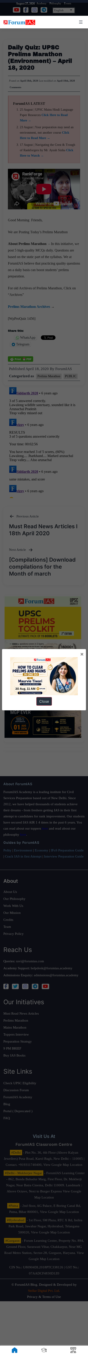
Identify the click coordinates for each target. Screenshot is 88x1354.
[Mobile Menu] (80, 22)
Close (44, 701)
